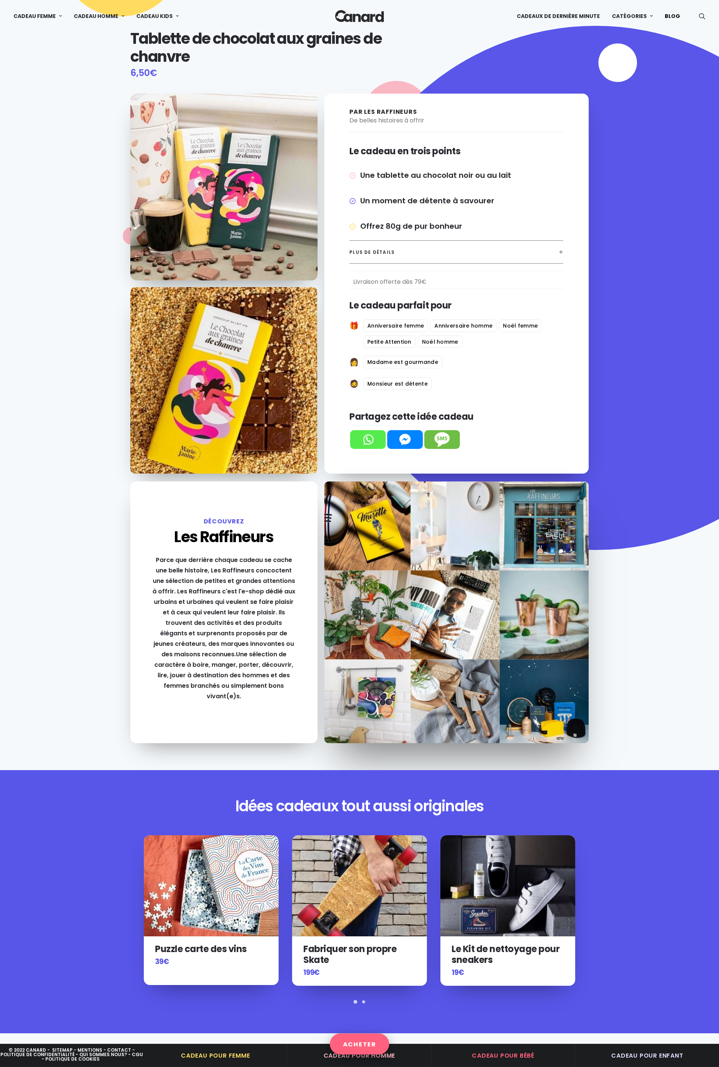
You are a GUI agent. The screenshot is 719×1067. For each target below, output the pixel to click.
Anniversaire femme (395, 325)
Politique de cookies (72, 1059)
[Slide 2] (364, 1002)
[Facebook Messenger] (405, 439)
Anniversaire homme (463, 325)
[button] (702, 16)
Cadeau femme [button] (34, 16)
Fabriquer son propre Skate (201, 954)
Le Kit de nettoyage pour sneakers (357, 954)
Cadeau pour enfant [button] (647, 1055)
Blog (672, 16)
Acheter (359, 1044)
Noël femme (520, 325)
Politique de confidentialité (37, 1054)
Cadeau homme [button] (96, 16)
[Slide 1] (355, 1002)
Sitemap (62, 1050)
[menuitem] (40, 16)
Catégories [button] (629, 16)
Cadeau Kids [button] (154, 16)
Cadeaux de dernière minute (558, 16)
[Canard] (359, 16)
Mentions (90, 1050)
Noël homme (440, 342)
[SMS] (442, 439)
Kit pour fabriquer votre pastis (504, 954)
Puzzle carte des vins (52, 949)
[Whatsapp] (368, 439)
